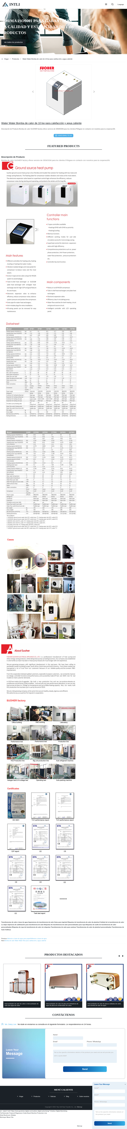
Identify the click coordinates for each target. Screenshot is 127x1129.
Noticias (53, 1096)
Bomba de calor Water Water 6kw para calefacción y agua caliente (25, 940)
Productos (15, 59)
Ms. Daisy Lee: (11, 1024)
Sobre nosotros (84, 1096)
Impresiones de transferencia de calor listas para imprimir (47, 922)
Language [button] (121, 4)
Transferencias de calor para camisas (63, 927)
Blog (67, 1096)
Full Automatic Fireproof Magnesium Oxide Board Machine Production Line (23, 1113)
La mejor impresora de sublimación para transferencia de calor (22, 924)
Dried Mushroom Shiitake (8, 1115)
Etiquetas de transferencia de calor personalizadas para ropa (64, 924)
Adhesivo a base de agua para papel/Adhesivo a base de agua (27, 938)
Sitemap (79, 1107)
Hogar (6, 59)
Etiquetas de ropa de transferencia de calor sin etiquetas (31, 927)
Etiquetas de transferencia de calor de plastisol (84, 922)
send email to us (65, 135)
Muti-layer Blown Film (6, 1117)
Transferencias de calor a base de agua (14, 922)
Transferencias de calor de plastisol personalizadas (93, 927)
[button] (106, 4)
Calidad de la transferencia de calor (112, 922)
